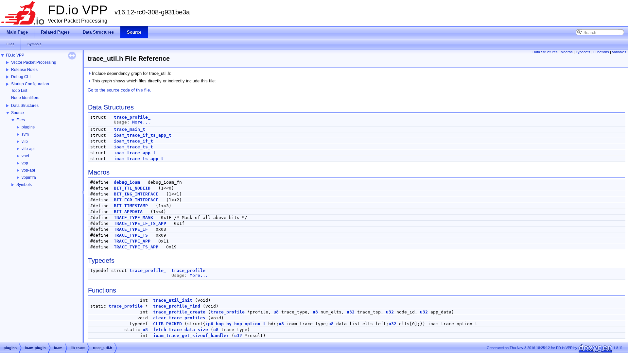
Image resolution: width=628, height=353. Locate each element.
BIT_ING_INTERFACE (136, 194)
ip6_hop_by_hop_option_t (235, 323)
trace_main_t (129, 129)
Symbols (24, 184)
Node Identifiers (25, 97)
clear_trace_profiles (179, 317)
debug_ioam (127, 182)
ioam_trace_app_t (135, 152)
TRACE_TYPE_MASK (133, 217)
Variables (619, 52)
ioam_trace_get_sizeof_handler (191, 335)
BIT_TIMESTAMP (131, 205)
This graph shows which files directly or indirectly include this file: (153, 80)
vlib (25, 141)
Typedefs (583, 52)
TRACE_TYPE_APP (132, 241)
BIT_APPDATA (128, 211)
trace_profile (188, 270)
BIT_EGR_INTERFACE (136, 199)
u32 (351, 312)
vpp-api (28, 170)
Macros (567, 52)
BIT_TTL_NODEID (132, 188)
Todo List (19, 90)
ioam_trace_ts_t (133, 146)
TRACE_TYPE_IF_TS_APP (140, 223)
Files (20, 120)
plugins (28, 127)
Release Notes (24, 69)
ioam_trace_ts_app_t (139, 158)
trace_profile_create (179, 312)
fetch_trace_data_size (180, 329)
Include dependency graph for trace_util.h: (131, 73)
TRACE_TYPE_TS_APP (136, 246)
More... (141, 122)
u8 (276, 312)
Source (17, 112)
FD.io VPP (15, 55)
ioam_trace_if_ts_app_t (142, 135)
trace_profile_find (176, 306)
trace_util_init (172, 300)
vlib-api (28, 148)
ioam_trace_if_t (133, 141)
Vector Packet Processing (33, 62)
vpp (25, 163)
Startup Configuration (30, 84)
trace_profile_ (132, 117)
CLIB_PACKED (167, 323)
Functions (601, 52)
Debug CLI (20, 77)
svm (25, 134)
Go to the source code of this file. (119, 90)
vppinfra (29, 177)
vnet (25, 156)
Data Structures (25, 105)
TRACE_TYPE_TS (131, 235)
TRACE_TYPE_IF (131, 229)
